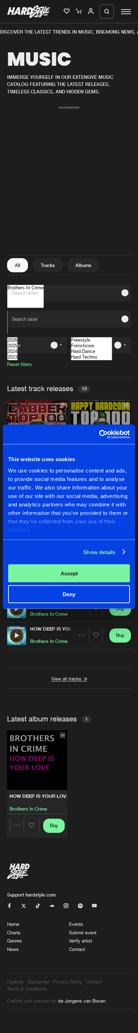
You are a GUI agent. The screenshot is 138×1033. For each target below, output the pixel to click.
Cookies (15, 982)
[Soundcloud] (52, 906)
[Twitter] (23, 906)
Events (76, 924)
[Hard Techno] (91, 357)
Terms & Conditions (27, 989)
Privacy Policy (67, 982)
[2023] (12, 357)
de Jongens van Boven (81, 1001)
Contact (77, 949)
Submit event (82, 932)
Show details (99, 552)
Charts (14, 932)
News (13, 949)
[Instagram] (66, 906)
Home (13, 924)
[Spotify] (80, 906)
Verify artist (80, 941)
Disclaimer (38, 982)
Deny (69, 594)
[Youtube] (94, 906)
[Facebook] (9, 906)
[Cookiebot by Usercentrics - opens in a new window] (99, 434)
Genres (14, 941)
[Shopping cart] (79, 11)
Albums (83, 265)
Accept (69, 573)
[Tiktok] (37, 906)
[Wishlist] (67, 11)
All (17, 265)
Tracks (48, 265)
